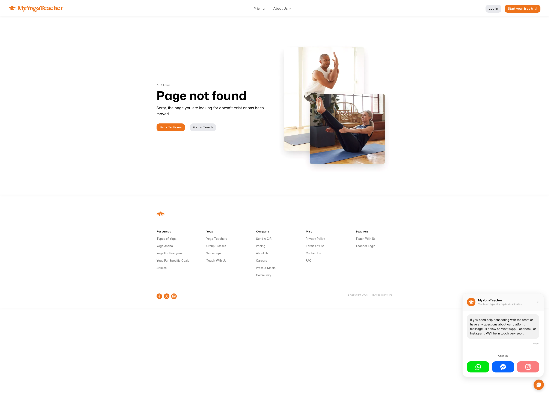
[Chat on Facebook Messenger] (503, 366)
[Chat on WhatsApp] (478, 366)
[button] (284, 8)
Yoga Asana (165, 246)
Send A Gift (263, 238)
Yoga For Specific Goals (173, 260)
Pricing (259, 8)
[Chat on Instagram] (528, 366)
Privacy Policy (315, 238)
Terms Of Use (315, 246)
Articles (162, 268)
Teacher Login (365, 246)
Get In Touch (203, 127)
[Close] (537, 302)
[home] (36, 9)
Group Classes (216, 246)
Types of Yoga (166, 238)
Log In (493, 8)
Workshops (213, 253)
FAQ (308, 260)
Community (263, 275)
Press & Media (266, 268)
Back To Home (171, 127)
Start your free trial (522, 8)
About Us (262, 253)
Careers (261, 260)
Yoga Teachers (216, 238)
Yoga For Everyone (169, 253)
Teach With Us (216, 260)
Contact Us (313, 253)
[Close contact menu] (539, 385)
